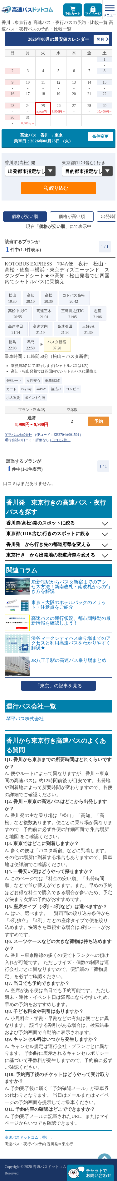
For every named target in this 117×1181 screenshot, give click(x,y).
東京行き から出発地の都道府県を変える (50, 554)
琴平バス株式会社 (25, 719)
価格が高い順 (72, 216)
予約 (98, 421)
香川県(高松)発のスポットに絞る (40, 522)
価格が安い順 (25, 216)
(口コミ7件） (60, 440)
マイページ (93, 13)
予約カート (72, 13)
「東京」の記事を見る (58, 685)
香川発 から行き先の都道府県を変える (48, 544)
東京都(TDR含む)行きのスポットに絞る (48, 533)
